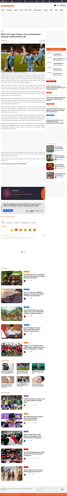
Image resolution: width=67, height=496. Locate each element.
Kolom (21, 10)
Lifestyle (9, 10)
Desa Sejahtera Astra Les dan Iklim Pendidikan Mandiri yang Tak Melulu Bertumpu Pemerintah (34, 276)
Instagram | (19, 192)
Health (16, 10)
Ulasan (46, 10)
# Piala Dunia (17, 223)
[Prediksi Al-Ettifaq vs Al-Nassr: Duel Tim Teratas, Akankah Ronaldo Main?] (11, 410)
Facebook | (14, 192)
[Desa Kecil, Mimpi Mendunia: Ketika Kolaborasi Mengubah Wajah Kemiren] (50, 170)
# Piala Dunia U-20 (26, 223)
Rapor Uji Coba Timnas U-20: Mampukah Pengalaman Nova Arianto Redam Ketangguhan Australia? (32, 437)
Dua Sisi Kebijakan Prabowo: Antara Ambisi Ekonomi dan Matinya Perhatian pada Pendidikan (32, 330)
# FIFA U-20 (9, 223)
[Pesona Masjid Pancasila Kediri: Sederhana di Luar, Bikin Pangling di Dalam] (50, 152)
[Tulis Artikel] (63, 6)
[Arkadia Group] (3, 1)
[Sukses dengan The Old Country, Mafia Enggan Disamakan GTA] (11, 481)
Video (51, 10)
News (3, 10)
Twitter (23, 192)
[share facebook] (27, 211)
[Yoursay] (7, 6)
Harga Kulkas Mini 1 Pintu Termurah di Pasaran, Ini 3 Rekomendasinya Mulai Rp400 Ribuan (55, 110)
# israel (34, 223)
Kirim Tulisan (8, 210)
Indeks (62, 10)
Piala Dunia (10, 75)
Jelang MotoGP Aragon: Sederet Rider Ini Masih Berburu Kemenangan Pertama (33, 418)
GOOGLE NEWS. (22, 163)
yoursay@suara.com (38, 211)
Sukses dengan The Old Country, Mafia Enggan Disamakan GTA (33, 470)
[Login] (57, 5)
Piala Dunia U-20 (16, 100)
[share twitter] (29, 211)
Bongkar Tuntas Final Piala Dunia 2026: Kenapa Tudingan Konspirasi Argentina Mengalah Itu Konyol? (34, 347)
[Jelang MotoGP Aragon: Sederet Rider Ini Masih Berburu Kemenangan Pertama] (11, 427)
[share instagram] (32, 211)
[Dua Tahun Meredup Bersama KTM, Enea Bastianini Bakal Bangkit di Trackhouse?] (11, 463)
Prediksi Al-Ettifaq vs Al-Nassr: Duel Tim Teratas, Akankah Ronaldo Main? (34, 400)
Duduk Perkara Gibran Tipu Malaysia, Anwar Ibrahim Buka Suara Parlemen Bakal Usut (56, 87)
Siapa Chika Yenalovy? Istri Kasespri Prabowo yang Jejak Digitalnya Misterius (56, 99)
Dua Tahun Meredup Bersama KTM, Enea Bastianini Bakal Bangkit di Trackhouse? (34, 453)
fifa (13, 85)
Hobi (30, 10)
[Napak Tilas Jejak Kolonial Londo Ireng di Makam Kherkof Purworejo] (50, 161)
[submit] (62, 489)
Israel (12, 82)
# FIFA (3, 223)
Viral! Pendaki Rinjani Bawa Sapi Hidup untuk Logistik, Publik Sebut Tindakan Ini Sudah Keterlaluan (34, 311)
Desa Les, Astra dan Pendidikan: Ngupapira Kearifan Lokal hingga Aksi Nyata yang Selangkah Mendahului (33, 294)
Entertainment (37, 10)
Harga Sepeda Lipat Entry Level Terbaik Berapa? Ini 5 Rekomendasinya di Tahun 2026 (54, 121)
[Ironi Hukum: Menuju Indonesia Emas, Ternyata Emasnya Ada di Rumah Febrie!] (50, 179)
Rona (56, 10)
